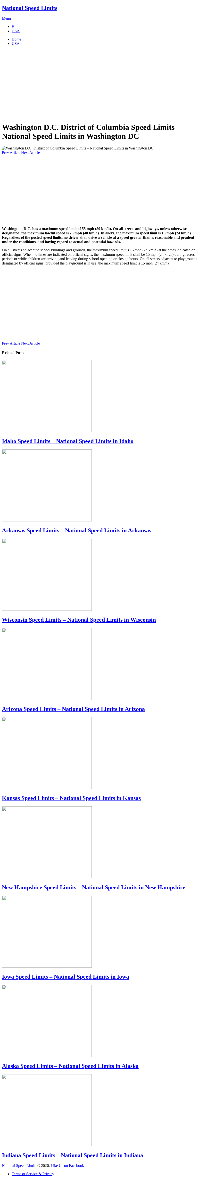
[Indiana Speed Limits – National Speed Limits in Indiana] (99, 1110)
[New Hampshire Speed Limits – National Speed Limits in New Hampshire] (99, 842)
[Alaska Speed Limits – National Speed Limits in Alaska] (99, 1021)
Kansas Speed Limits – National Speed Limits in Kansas (71, 798)
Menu (6, 18)
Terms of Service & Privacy (33, 1174)
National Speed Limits (29, 8)
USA (16, 31)
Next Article (30, 152)
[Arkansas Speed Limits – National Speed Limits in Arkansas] (99, 485)
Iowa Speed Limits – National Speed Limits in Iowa (65, 977)
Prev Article (11, 152)
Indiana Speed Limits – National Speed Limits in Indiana (72, 1155)
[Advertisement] (99, 84)
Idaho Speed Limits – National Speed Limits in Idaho (67, 441)
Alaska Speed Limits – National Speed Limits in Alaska (70, 1066)
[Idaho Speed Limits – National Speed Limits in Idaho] (99, 396)
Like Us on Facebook (67, 1165)
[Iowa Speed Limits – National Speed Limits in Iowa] (99, 932)
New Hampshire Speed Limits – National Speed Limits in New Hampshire (93, 887)
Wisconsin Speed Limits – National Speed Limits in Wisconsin (79, 620)
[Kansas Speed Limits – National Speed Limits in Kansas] (99, 753)
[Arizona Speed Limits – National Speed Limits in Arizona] (99, 664)
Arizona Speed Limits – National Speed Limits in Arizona (73, 709)
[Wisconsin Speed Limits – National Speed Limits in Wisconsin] (99, 575)
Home (16, 27)
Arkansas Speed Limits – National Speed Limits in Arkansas (76, 530)
